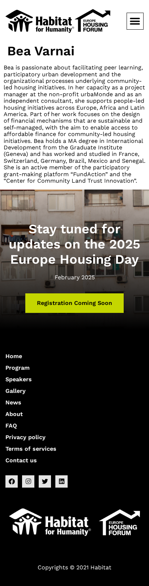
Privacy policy (25, 437)
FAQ (11, 425)
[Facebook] (11, 481)
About (14, 414)
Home (13, 356)
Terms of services (30, 448)
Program (17, 367)
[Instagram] (28, 481)
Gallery (15, 390)
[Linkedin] (61, 481)
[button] (135, 21)
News (13, 402)
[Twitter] (45, 481)
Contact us (21, 460)
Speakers (18, 379)
